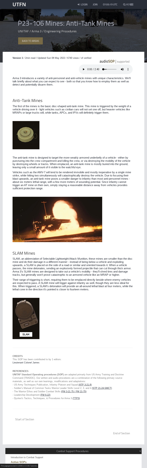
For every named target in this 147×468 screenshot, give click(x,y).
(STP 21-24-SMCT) (102, 388)
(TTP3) (76, 398)
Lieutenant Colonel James (26, 362)
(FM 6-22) (45, 395)
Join (95, 4)
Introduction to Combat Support (27, 457)
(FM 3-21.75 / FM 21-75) (73, 391)
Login (83, 4)
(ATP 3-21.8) (85, 384)
